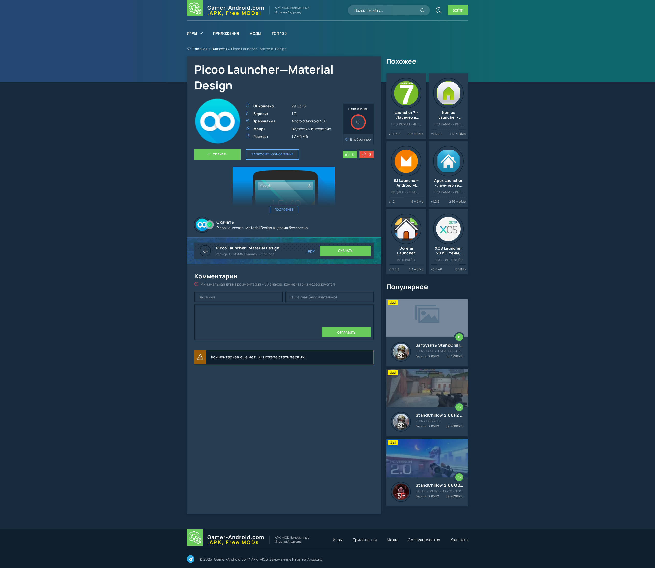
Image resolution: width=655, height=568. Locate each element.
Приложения (226, 33)
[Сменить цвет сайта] (439, 10)
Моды (255, 33)
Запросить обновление (272, 154)
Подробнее (284, 209)
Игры (192, 33)
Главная (200, 48)
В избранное (360, 139)
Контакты (459, 539)
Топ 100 (279, 33)
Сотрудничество (424, 539)
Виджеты (219, 48)
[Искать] (422, 10)
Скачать (220, 154)
